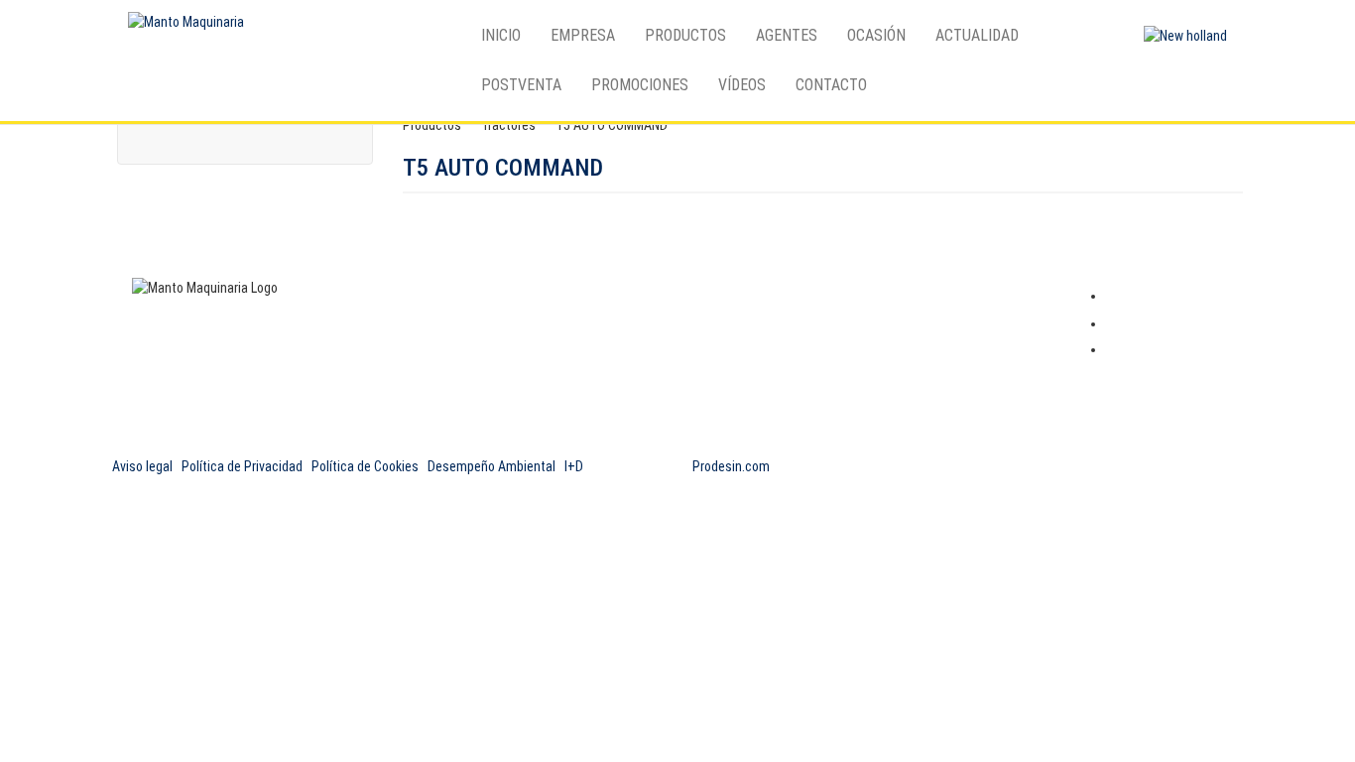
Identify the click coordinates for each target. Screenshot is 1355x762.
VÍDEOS (742, 84)
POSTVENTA (521, 84)
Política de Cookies (365, 466)
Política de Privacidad (242, 466)
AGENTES (786, 35)
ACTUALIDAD (977, 35)
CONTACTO (831, 84)
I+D (573, 466)
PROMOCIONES (639, 84)
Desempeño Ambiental (491, 466)
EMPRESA (583, 35)
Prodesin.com (731, 466)
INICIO (501, 35)
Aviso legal (142, 466)
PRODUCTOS (685, 35)
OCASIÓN (876, 35)
